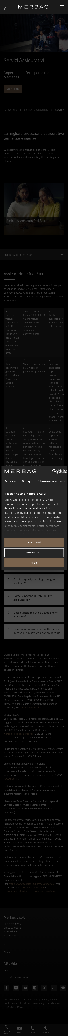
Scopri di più (13, 88)
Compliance (30, 999)
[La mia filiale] (6, 8)
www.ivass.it (10, 778)
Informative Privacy (33, 1003)
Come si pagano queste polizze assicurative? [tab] (32, 598)
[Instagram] (16, 988)
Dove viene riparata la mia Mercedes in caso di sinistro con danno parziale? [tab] (37, 631)
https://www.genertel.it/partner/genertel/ (31, 884)
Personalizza (32, 552)
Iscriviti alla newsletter (16, 977)
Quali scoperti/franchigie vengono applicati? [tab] (35, 581)
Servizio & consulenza (36, 109)
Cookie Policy (11, 1003)
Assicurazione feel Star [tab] (18, 255)
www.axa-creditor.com (32, 887)
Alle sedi (8, 952)
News (6, 970)
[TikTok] (54, 988)
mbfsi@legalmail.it (32, 707)
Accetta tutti (34, 542)
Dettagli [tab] (27, 481)
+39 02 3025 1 (11, 935)
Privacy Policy (49, 999)
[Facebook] (6, 988)
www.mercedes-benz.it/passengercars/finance (32, 891)
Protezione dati (12, 999)
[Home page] (34, 7)
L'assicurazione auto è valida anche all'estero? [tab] (35, 614)
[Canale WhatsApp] (63, 988)
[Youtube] (25, 988)
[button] (34, 254)
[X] (44, 988)
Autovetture (10, 109)
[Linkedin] (35, 988)
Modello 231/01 (15, 1007)
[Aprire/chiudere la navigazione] (62, 7)
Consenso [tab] (10, 481)
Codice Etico (55, 1003)
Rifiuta (34, 562)
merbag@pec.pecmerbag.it (18, 734)
